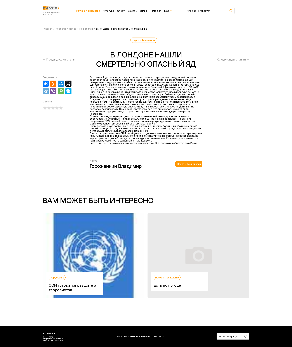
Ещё (166, 10)
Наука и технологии (88, 10)
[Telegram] (46, 91)
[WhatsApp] (61, 91)
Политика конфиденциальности (133, 336)
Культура (108, 10)
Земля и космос (137, 10)
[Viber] (53, 91)
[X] (68, 84)
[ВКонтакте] (46, 84)
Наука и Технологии (144, 40)
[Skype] (68, 91)
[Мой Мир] (61, 84)
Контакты (159, 336)
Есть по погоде (167, 285)
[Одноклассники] (53, 84)
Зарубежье (57, 277)
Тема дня (155, 10)
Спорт (121, 10)
